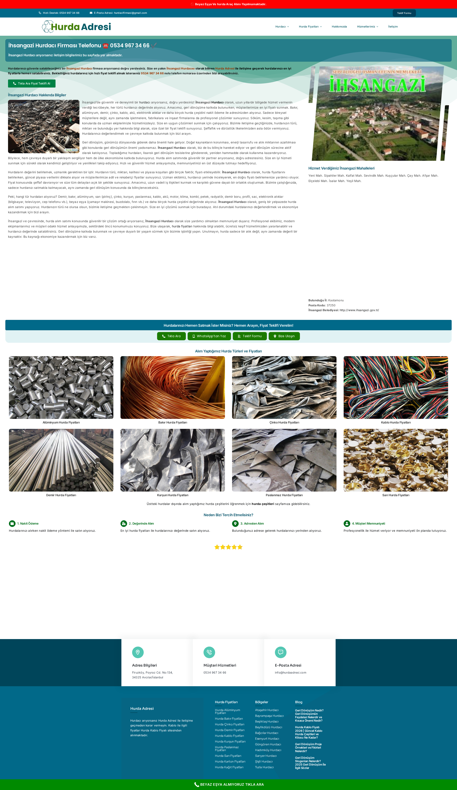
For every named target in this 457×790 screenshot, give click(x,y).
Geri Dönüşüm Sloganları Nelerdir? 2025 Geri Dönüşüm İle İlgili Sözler (310, 763)
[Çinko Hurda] (284, 357)
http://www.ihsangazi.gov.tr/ (359, 310)
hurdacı (144, 102)
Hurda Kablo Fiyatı (154, 730)
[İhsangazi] (378, 68)
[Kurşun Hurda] (172, 430)
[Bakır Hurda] (172, 357)
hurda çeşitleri (263, 504)
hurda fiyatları (182, 226)
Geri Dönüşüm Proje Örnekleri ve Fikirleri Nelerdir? (308, 747)
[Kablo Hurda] (396, 357)
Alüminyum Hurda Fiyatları (61, 422)
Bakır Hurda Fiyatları (172, 422)
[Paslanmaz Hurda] (284, 430)
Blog (298, 702)
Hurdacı (217, 102)
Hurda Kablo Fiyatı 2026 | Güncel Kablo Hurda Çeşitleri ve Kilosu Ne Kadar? (308, 732)
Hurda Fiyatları (284, 422)
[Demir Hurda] (61, 430)
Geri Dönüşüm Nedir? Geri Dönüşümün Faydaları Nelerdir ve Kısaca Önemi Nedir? (309, 715)
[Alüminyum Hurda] (61, 357)
